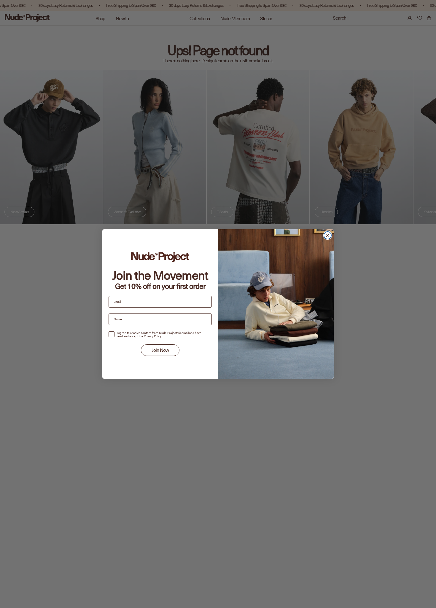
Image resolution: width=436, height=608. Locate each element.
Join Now (160, 350)
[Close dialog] (327, 235)
